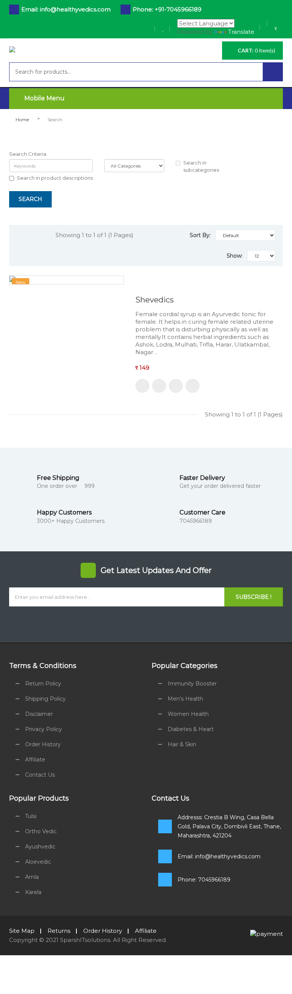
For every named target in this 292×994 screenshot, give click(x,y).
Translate (241, 31)
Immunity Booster (192, 683)
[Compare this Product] (176, 386)
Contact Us (40, 774)
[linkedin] (124, 624)
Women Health (188, 714)
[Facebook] (141, 624)
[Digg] (174, 624)
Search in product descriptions (55, 178)
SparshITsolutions (85, 939)
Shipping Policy (45, 698)
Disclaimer (39, 714)
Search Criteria (27, 154)
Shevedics (154, 299)
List (39, 235)
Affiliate (35, 759)
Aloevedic (38, 861)
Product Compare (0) (40, 217)
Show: (235, 255)
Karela (33, 892)
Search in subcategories (201, 166)
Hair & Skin (182, 744)
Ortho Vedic (41, 831)
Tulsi (30, 816)
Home (22, 119)
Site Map (22, 930)
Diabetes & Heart (191, 729)
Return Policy (43, 683)
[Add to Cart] (142, 386)
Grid (23, 235)
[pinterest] (191, 624)
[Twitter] (107, 624)
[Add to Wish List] (159, 386)
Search (55, 119)
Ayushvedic (40, 846)
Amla (32, 877)
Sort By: (200, 235)
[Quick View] (193, 386)
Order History (43, 744)
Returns (59, 930)
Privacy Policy (43, 729)
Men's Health (185, 698)
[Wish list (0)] (163, 28)
